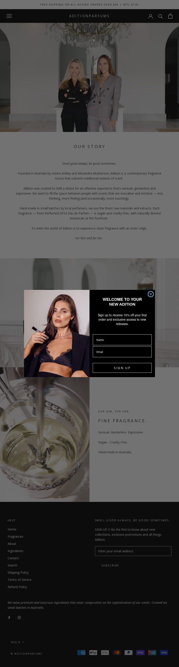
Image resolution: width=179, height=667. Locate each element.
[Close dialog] (150, 294)
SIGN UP (122, 368)
